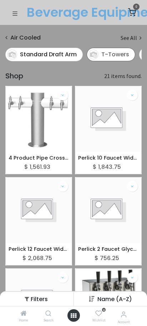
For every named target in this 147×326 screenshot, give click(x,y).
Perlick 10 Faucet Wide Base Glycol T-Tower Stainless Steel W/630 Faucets (108, 158)
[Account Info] (123, 314)
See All (129, 37)
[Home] (23, 313)
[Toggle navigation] (15, 12)
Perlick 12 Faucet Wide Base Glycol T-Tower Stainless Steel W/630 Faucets (39, 249)
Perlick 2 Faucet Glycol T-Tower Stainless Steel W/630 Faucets (108, 249)
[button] (114, 299)
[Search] (48, 313)
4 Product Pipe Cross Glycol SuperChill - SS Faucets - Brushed (39, 158)
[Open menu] (73, 315)
